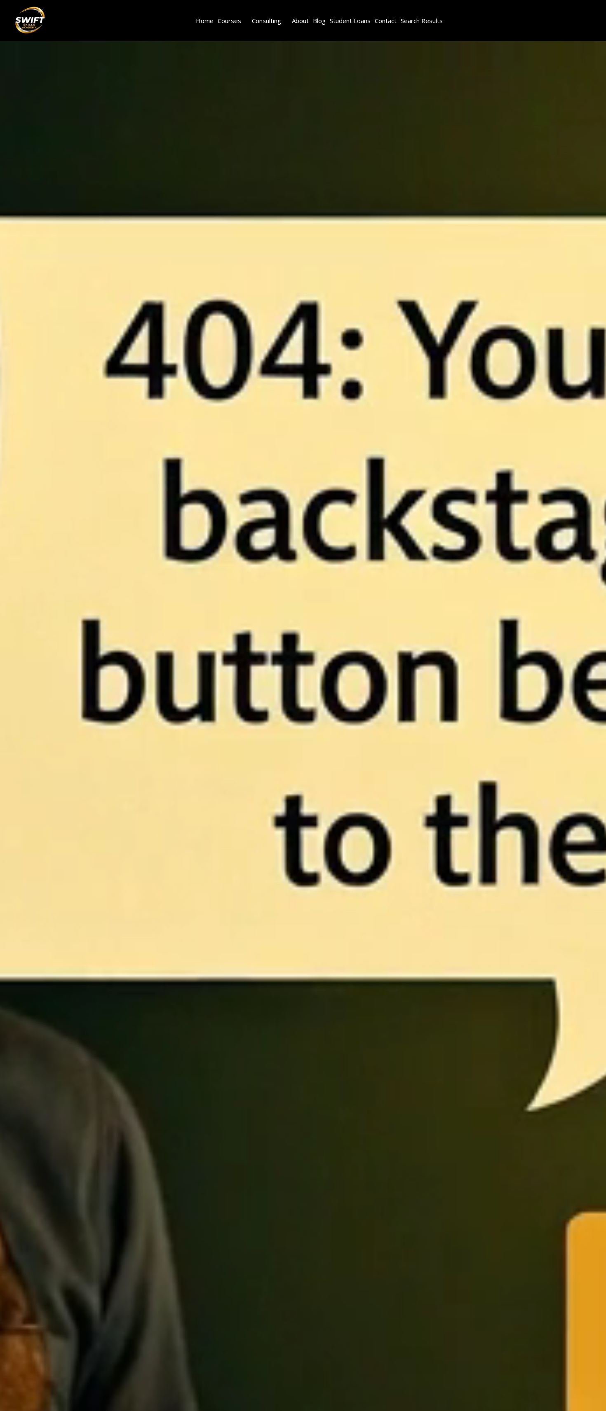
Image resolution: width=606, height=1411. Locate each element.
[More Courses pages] (246, 21)
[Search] (73, 20)
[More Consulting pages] (286, 21)
